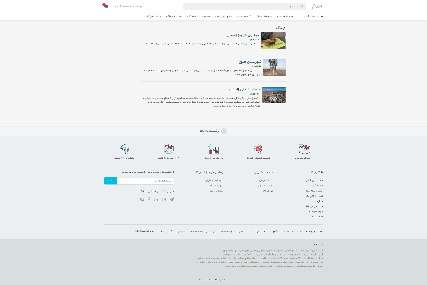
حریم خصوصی (266, 180)
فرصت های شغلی (314, 180)
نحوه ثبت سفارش (214, 180)
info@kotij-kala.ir (145, 232)
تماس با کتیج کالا (314, 196)
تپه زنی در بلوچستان (243, 35)
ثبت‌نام (111, 180)
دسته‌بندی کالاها (312, 16)
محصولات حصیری (285, 16)
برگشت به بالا (210, 131)
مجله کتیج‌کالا (154, 16)
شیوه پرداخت (216, 191)
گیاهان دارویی (244, 16)
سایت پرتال (203, 279)
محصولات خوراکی (264, 16)
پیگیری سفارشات (314, 191)
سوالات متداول (265, 185)
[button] (108, 6)
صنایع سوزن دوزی (223, 16)
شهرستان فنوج (250, 61)
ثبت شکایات (316, 185)
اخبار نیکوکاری (316, 216)
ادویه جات (205, 16)
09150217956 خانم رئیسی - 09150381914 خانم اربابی (206, 232)
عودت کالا (268, 191)
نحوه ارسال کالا (216, 185)
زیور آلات (191, 16)
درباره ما (319, 201)
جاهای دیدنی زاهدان (244, 89)
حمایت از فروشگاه (174, 16)
